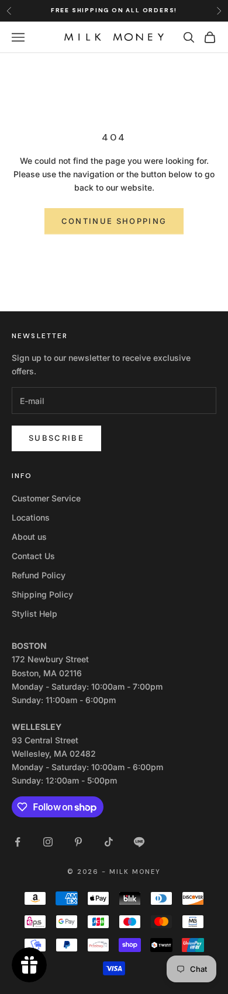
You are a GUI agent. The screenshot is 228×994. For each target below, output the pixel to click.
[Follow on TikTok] (109, 842)
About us (29, 537)
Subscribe (56, 437)
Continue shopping (114, 221)
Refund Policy (38, 575)
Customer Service (46, 498)
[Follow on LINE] (139, 842)
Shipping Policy (42, 594)
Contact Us (33, 556)
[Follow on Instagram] (48, 842)
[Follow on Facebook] (17, 842)
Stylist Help (34, 614)
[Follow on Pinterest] (78, 842)
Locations (31, 517)
